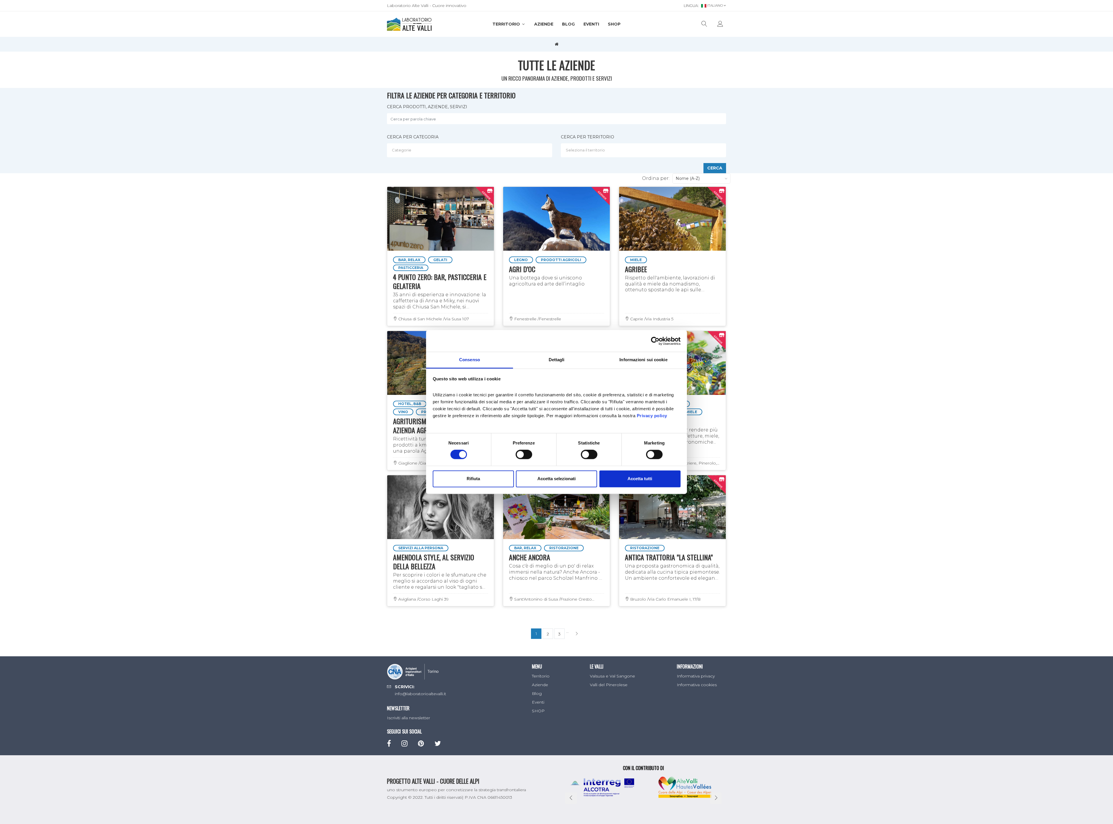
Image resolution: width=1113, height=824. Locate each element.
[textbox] (471, 150)
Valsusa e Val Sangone (612, 676)
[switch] (524, 454)
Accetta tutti (640, 478)
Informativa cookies (697, 685)
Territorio (506, 24)
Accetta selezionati (556, 478)
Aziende (543, 24)
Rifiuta (473, 478)
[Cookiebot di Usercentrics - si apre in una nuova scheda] (655, 341)
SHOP (614, 24)
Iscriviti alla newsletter (408, 718)
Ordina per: (656, 178)
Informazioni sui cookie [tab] (643, 359)
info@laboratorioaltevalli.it (420, 693)
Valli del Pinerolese (609, 685)
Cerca (714, 168)
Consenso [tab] (469, 359)
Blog (568, 24)
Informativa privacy (696, 676)
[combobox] (469, 150)
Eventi (591, 24)
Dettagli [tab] (557, 359)
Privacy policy (652, 415)
